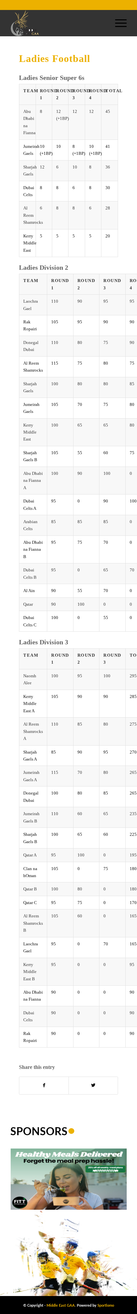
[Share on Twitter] (93, 1085)
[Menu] (117, 23)
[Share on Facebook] (43, 1085)
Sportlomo (105, 1305)
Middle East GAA (61, 1305)
